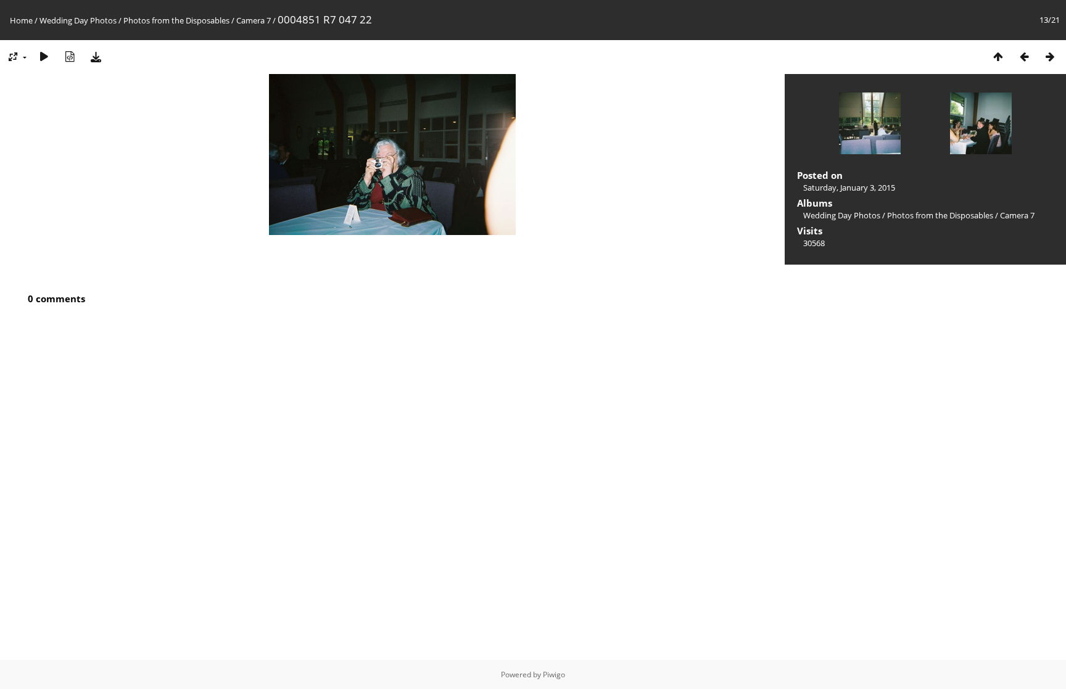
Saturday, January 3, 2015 (849, 187)
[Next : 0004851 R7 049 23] (1050, 56)
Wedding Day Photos (78, 20)
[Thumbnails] (998, 56)
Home (21, 20)
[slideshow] (44, 56)
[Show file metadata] (70, 56)
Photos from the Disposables (176, 20)
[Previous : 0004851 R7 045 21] (1024, 56)
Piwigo (554, 674)
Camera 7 (253, 20)
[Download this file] (96, 56)
